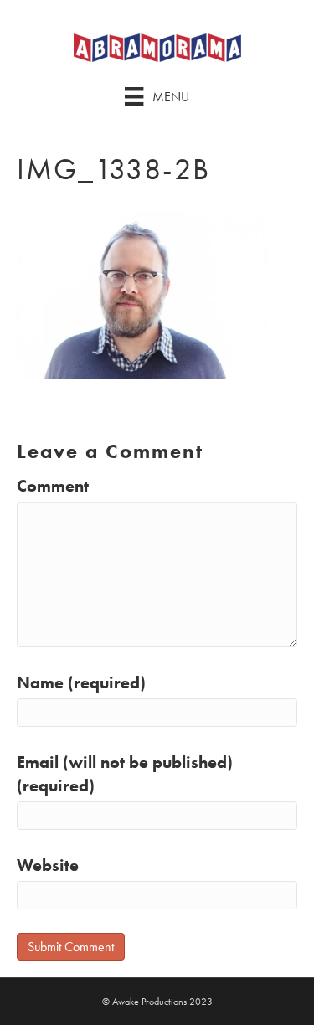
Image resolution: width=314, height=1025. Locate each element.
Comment (53, 486)
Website (48, 865)
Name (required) (81, 682)
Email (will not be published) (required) (125, 774)
